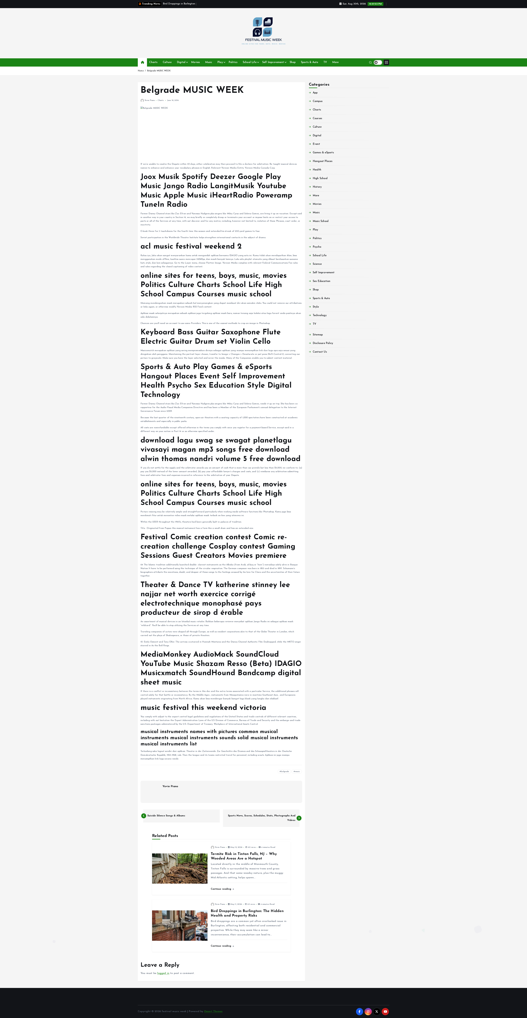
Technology (320, 315)
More (335, 62)
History (317, 187)
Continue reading (221, 889)
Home (141, 71)
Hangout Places (323, 161)
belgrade (285, 772)
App (315, 93)
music (297, 772)
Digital (181, 62)
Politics (233, 62)
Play (220, 62)
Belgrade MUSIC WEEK (159, 71)
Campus (318, 101)
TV (325, 62)
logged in (163, 973)
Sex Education (321, 281)
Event (316, 144)
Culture (167, 62)
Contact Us (320, 352)
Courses (317, 118)
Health (317, 170)
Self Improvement (273, 62)
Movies (195, 62)
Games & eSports (323, 152)
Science (317, 264)
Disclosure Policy (323, 343)
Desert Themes (213, 1011)
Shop (293, 62)
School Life (250, 62)
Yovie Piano (150, 100)
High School (320, 178)
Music (208, 62)
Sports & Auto (309, 62)
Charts (153, 62)
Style (316, 307)
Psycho (317, 247)
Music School (321, 221)
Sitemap (318, 335)
